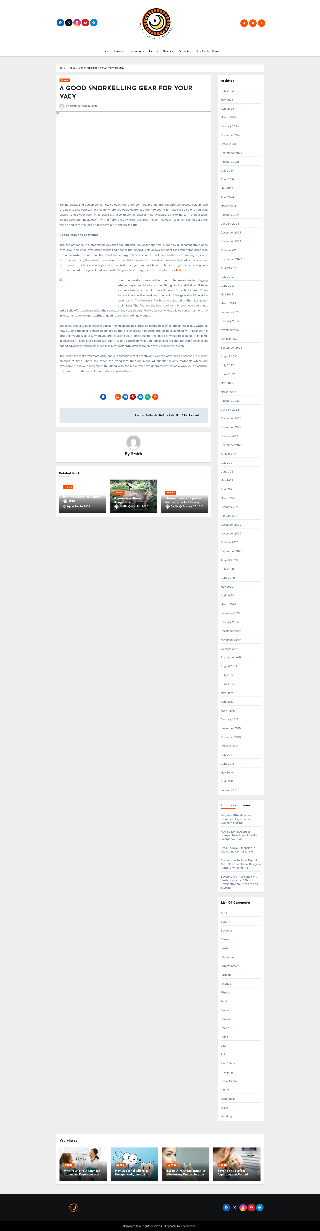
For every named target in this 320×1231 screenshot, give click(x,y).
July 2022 (227, 365)
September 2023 (231, 259)
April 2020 (227, 595)
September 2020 (231, 551)
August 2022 (229, 356)
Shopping (185, 51)
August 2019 (229, 666)
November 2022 (231, 330)
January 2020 (230, 622)
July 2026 (227, 91)
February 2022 (230, 400)
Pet (223, 1054)
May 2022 (227, 383)
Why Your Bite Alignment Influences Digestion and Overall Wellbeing (237, 819)
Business (168, 51)
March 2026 (228, 117)
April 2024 (227, 197)
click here (181, 270)
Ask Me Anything (207, 51)
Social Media (229, 1081)
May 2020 (227, 586)
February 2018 (230, 790)
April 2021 (227, 489)
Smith (73, 105)
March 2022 (228, 392)
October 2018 (229, 746)
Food (224, 1001)
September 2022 (231, 347)
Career (225, 939)
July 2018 (227, 754)
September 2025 (231, 153)
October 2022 (229, 338)
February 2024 (230, 214)
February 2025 (230, 161)
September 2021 (231, 445)
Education (227, 957)
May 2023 (227, 294)
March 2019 (228, 710)
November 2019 (231, 639)
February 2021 (230, 507)
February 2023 (230, 312)
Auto (224, 912)
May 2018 (227, 772)
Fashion (226, 974)
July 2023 (227, 276)
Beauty (225, 921)
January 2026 (230, 126)
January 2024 (230, 223)
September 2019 (231, 657)
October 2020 (229, 542)
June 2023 (228, 285)
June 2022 (228, 374)
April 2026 (227, 108)
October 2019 (229, 648)
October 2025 (229, 144)
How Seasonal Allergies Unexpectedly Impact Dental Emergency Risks (239, 835)
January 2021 (229, 515)
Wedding (226, 1116)
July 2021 (227, 462)
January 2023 (230, 321)
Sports (225, 1090)
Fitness (225, 992)
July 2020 (227, 569)
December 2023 (231, 232)
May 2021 (227, 480)
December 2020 (231, 524)
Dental (225, 948)
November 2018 (231, 737)
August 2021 (229, 453)
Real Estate (228, 1063)
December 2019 (231, 631)
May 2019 (227, 693)
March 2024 (228, 206)
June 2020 (228, 577)
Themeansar (188, 1226)
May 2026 (227, 99)
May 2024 (227, 188)
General (226, 1019)
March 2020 (228, 604)
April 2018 (227, 781)
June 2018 (227, 763)
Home (105, 51)
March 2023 (228, 303)
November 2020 (231, 533)
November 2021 (231, 427)
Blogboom (170, 1226)
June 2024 (228, 179)
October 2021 (229, 436)
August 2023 (229, 268)
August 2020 (229, 560)
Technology (136, 51)
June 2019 (227, 684)
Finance (119, 51)
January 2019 (229, 719)
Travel (64, 80)
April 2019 (227, 701)
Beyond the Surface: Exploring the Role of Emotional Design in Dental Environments (241, 864)
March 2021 (228, 498)
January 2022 (230, 409)
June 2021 (227, 471)
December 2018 (231, 728)
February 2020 (230, 613)
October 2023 (229, 250)
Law (223, 1045)
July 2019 (227, 675)
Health (153, 51)
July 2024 (227, 170)
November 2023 (231, 241)
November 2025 (231, 135)
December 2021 (231, 418)
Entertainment (230, 966)
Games (225, 1010)
